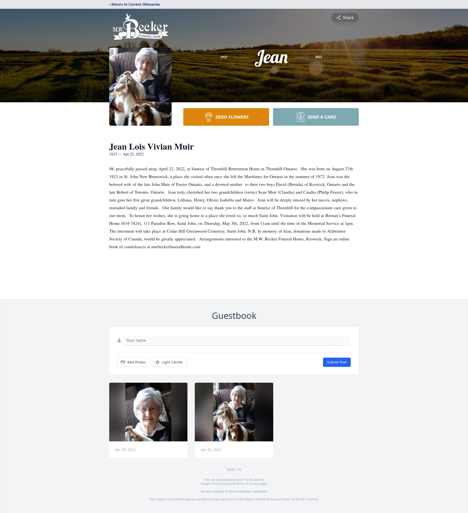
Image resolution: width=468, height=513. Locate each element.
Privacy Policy (220, 484)
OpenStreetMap (239, 491)
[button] (148, 412)
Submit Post (337, 362)
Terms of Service (247, 484)
